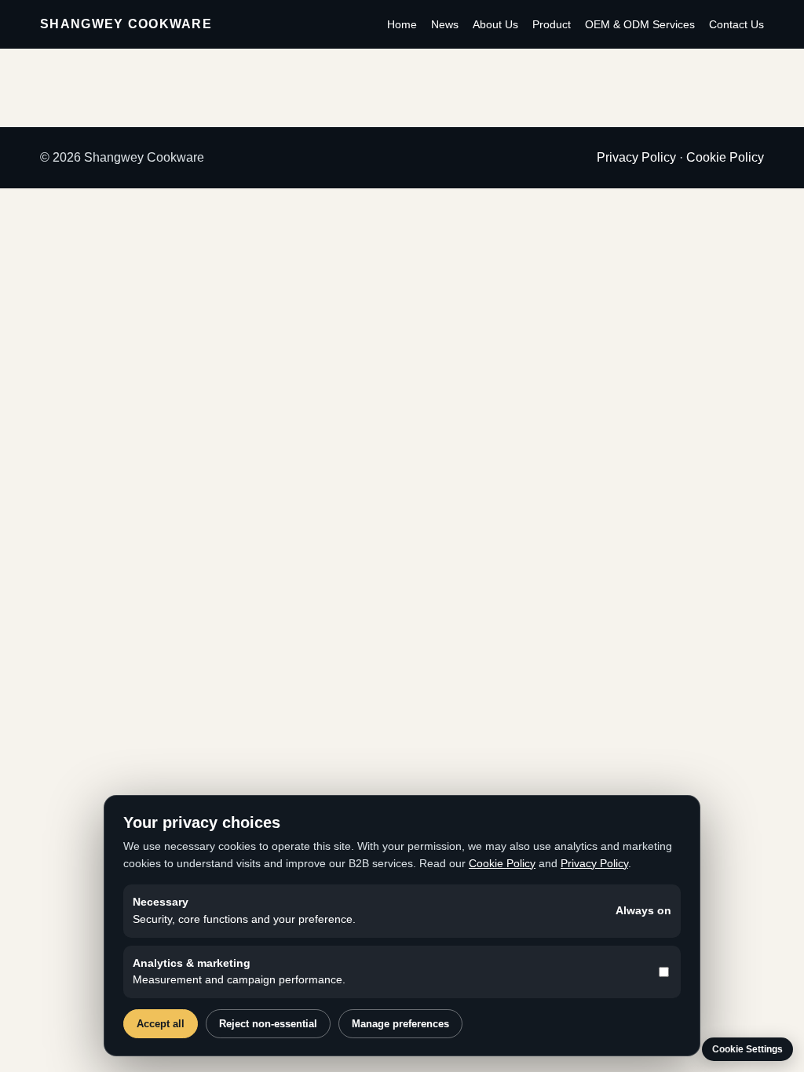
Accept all (161, 1024)
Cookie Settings (747, 1049)
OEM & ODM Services (640, 24)
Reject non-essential (268, 1024)
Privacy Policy (636, 157)
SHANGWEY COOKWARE (126, 24)
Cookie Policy (725, 157)
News (445, 24)
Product (551, 24)
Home (402, 24)
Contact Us (736, 24)
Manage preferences (400, 1024)
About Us (495, 24)
